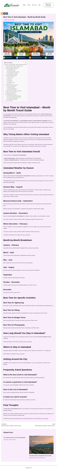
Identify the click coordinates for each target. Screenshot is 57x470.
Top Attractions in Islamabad (40, 146)
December (9, 83)
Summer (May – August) (12, 70)
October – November (11, 82)
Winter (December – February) (12, 74)
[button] (48, 5)
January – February (11, 76)
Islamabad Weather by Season (12, 68)
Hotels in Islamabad (20, 353)
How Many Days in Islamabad (25, 341)
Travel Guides (6, 439)
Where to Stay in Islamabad (12, 92)
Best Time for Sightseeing (12, 86)
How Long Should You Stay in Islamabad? (14, 90)
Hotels (28, 4)
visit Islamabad (30, 127)
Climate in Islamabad (25, 234)
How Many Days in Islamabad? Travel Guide (40, 455)
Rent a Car (34, 4)
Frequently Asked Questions (12, 94)
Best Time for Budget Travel (12, 88)
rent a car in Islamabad (36, 362)
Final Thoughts (10, 100)
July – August (10, 80)
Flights (24, 4)
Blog (39, 4)
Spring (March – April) (11, 69)
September (10, 81)
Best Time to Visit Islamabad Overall (13, 67)
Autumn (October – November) (13, 73)
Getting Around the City (11, 93)
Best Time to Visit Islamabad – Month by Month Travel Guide (16, 64)
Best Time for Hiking (11, 87)
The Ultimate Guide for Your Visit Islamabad (14, 437)
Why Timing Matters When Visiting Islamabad (15, 65)
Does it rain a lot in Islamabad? (13, 98)
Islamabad (31, 457)
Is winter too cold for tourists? (12, 99)
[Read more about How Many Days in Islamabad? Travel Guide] (41, 444)
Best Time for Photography (12, 89)
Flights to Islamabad (22, 418)
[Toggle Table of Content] (25, 63)
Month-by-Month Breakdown (12, 75)
